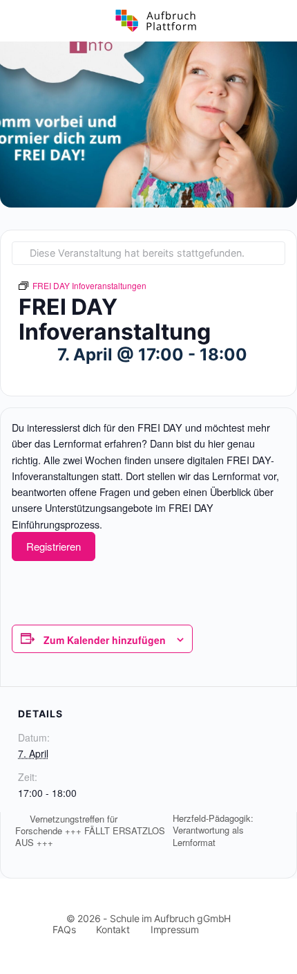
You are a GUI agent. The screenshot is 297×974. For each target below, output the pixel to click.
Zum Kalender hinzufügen (105, 640)
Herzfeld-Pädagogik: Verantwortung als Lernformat (213, 830)
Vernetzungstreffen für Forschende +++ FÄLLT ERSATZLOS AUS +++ (90, 830)
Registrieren (53, 546)
